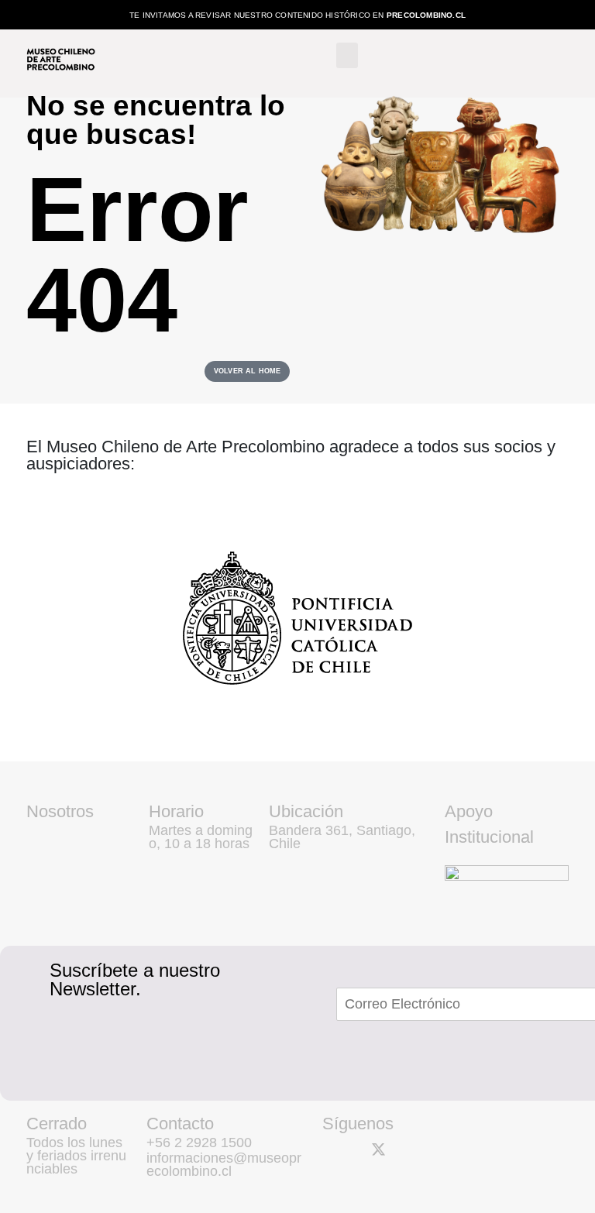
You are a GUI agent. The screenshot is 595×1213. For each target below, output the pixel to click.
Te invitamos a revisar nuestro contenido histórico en (297, 15)
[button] (347, 55)
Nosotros (60, 811)
